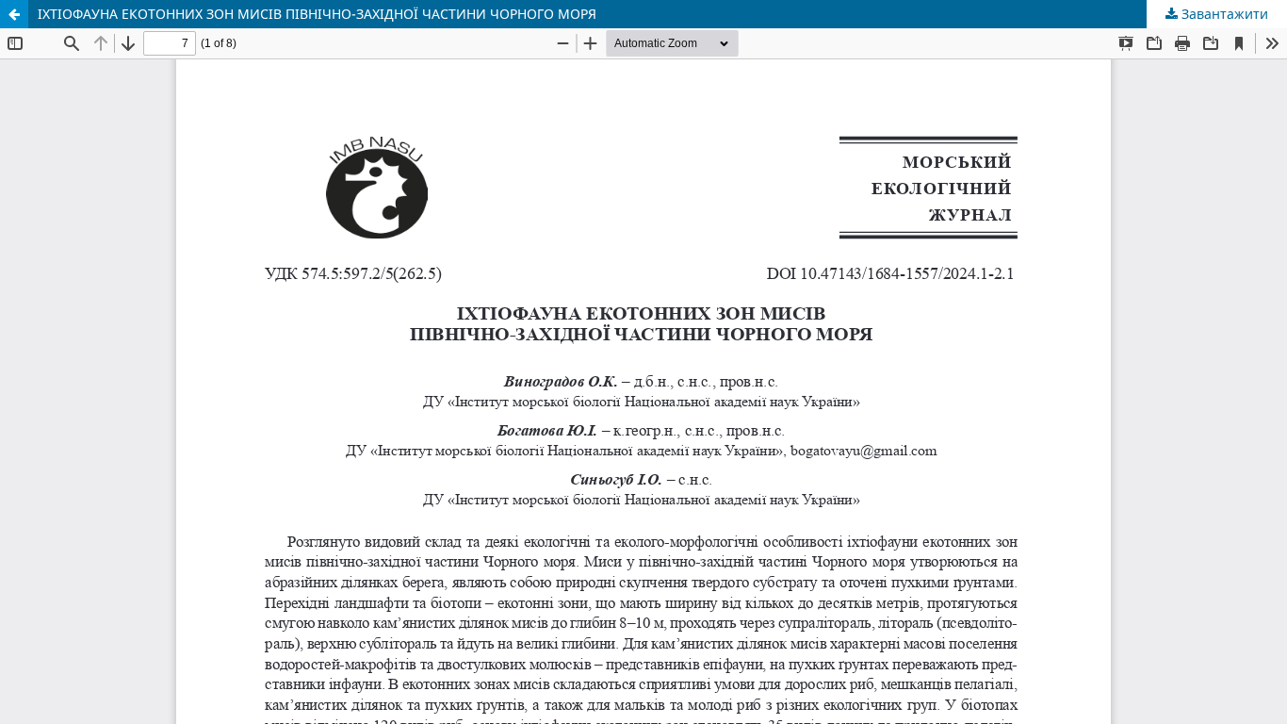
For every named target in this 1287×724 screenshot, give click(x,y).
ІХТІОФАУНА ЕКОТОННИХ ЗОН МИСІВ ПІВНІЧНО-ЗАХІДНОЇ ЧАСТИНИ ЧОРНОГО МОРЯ (317, 14)
